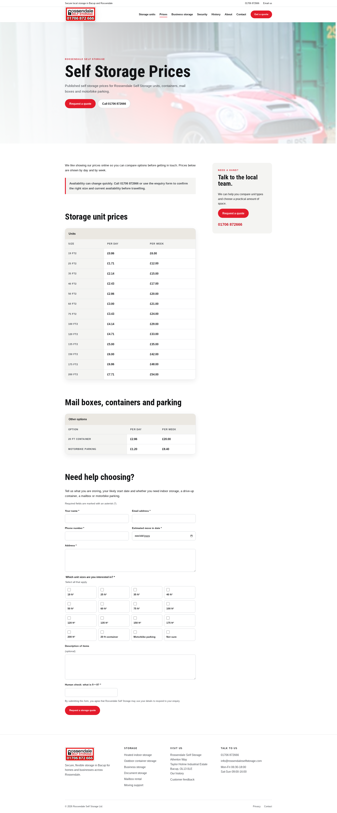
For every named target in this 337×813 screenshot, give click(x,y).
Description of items (77, 649)
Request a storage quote (82, 710)
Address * (71, 545)
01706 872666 (252, 3)
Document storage (135, 773)
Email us (267, 3)
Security (202, 14)
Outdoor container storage (140, 760)
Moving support (133, 785)
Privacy (257, 806)
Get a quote (261, 14)
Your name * (72, 510)
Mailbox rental (133, 779)
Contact (241, 14)
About (228, 14)
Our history (177, 773)
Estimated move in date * (147, 528)
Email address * (141, 510)
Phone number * (74, 528)
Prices (163, 14)
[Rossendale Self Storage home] (80, 14)
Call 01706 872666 (114, 103)
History (216, 14)
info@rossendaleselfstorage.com (241, 760)
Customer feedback (182, 779)
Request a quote (80, 103)
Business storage (182, 14)
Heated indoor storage (138, 754)
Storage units (147, 14)
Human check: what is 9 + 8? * (83, 684)
